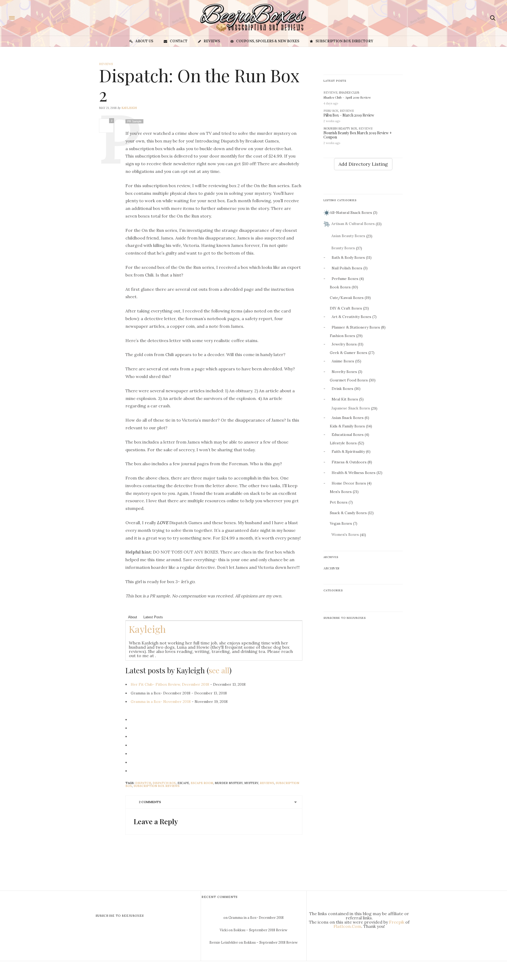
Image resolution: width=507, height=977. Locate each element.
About (132, 617)
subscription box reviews (157, 786)
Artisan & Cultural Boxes (353, 223)
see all (219, 670)
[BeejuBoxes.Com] (36, 17)
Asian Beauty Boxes (348, 235)
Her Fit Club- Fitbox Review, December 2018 (170, 684)
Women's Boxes (345, 534)
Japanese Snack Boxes (350, 408)
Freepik (396, 922)
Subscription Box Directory (344, 41)
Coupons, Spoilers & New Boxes (267, 41)
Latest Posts (153, 617)
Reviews (212, 41)
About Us (144, 41)
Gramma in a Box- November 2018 (161, 701)
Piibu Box (330, 111)
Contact (178, 41)
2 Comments (150, 802)
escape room (202, 783)
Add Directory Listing (363, 164)
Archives (331, 568)
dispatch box (164, 783)
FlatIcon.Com (347, 926)
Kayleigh (129, 108)
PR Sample (134, 121)
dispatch (143, 783)
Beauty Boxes (343, 248)
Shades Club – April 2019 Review (347, 97)
